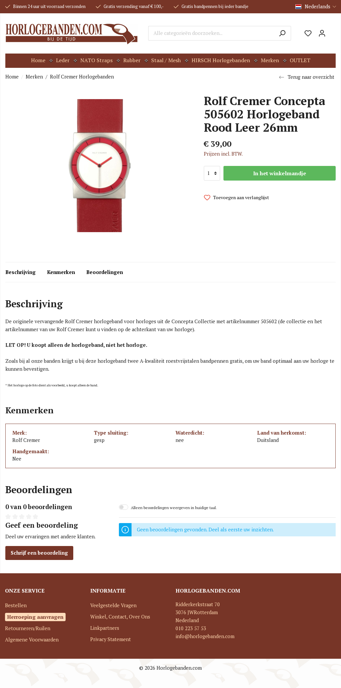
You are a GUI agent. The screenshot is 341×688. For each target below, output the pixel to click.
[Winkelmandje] (332, 31)
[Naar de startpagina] (71, 33)
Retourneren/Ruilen (27, 628)
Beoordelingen (104, 272)
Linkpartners (104, 628)
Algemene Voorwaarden (32, 639)
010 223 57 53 (190, 628)
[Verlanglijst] (308, 33)
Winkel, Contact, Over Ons (120, 617)
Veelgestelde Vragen (113, 605)
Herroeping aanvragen (35, 617)
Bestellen (16, 605)
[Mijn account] (322, 33)
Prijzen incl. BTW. (223, 154)
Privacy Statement (110, 639)
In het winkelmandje (279, 173)
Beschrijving (20, 272)
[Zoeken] (282, 33)
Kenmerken (61, 272)
